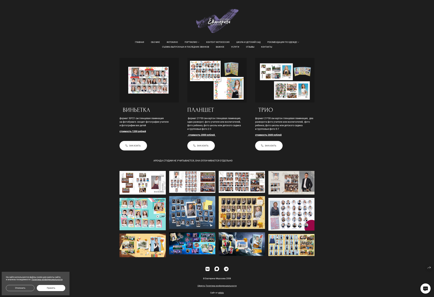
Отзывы (250, 47)
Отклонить (20, 288)
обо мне (155, 42)
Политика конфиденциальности (221, 286)
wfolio (221, 293)
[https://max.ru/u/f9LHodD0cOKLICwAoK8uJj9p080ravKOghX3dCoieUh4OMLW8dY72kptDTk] (216, 269)
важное (220, 47)
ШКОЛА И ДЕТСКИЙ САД (248, 42)
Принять (51, 288)
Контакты (266, 47)
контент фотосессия (218, 42)
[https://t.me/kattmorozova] (226, 269)
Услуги (235, 47)
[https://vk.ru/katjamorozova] (207, 269)
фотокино (172, 42)
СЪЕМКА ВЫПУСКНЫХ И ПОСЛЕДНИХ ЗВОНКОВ (185, 47)
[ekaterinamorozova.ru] (217, 20)
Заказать (135, 146)
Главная (139, 42)
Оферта (201, 286)
